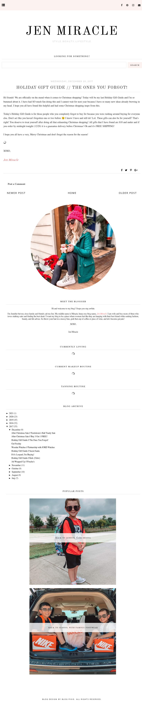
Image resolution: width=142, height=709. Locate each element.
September (16, 471)
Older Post (128, 193)
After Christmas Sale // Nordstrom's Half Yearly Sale (33, 432)
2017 (11, 426)
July (13, 478)
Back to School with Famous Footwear (73, 627)
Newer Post (16, 193)
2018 (11, 423)
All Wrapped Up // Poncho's (23, 461)
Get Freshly (16, 443)
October (15, 468)
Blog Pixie (68, 699)
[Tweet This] (127, 170)
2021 (11, 413)
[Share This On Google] (136, 170)
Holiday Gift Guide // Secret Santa (25, 450)
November (16, 465)
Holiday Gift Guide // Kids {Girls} (25, 458)
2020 (11, 416)
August (15, 475)
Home (72, 193)
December (16, 429)
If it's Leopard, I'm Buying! (22, 454)
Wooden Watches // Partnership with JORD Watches (33, 447)
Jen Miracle (72, 32)
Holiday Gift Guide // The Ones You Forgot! (29, 440)
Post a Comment (16, 184)
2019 (11, 419)
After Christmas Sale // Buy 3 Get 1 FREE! (29, 436)
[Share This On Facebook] (122, 170)
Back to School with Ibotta (73, 538)
